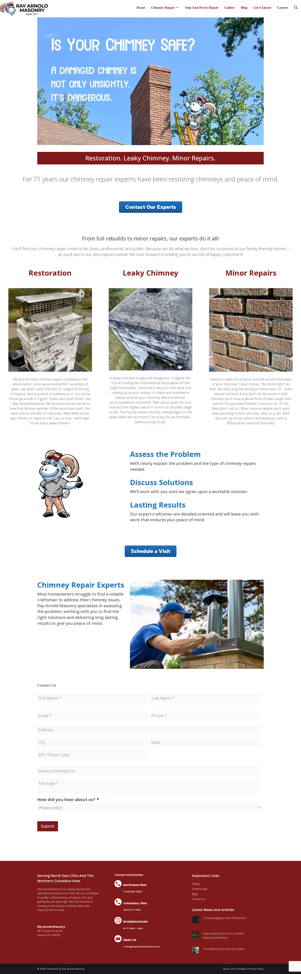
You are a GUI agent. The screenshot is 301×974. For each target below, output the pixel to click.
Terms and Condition (235, 969)
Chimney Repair (163, 7)
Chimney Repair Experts (80, 585)
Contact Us (199, 899)
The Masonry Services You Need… (224, 949)
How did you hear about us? (68, 799)
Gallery (229, 7)
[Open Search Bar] (296, 7)
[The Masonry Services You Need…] (195, 952)
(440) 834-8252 (132, 891)
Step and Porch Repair (201, 7)
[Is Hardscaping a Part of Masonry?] (195, 921)
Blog (244, 7)
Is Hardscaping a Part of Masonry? (224, 918)
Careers (282, 7)
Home (141, 7)
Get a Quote (262, 7)
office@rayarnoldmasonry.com (141, 946)
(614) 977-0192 (132, 910)
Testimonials (199, 889)
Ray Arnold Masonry (73, 969)
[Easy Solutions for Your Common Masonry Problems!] (195, 936)
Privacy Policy (256, 969)
